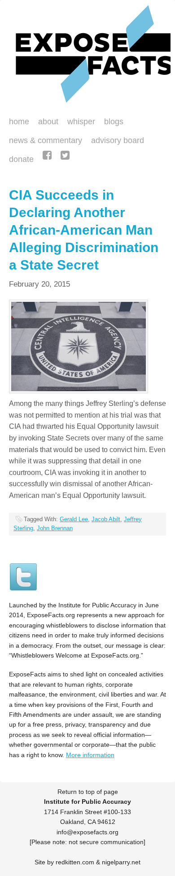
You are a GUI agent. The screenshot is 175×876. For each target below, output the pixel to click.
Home (19, 121)
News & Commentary (45, 140)
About (48, 121)
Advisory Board (117, 140)
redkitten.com (75, 862)
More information (90, 754)
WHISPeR (81, 121)
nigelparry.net (121, 862)
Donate (19, 160)
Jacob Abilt (106, 519)
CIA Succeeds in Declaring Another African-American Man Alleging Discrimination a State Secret (83, 229)
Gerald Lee (74, 519)
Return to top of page (87, 791)
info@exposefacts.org (87, 832)
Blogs (111, 122)
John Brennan (55, 528)
